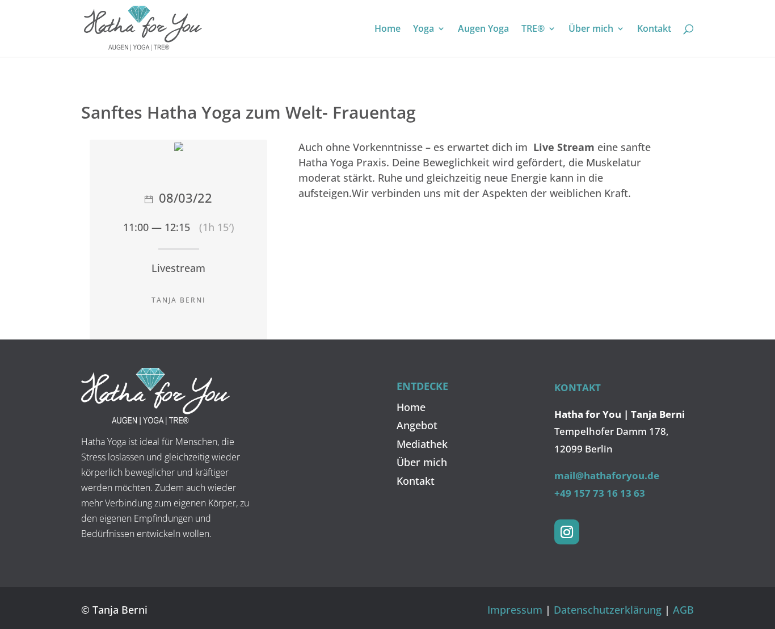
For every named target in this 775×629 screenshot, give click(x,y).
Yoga (423, 29)
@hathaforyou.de (617, 475)
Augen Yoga (483, 29)
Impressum (514, 610)
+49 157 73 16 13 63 (599, 493)
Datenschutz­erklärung (608, 610)
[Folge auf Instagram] (566, 531)
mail (564, 475)
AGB (683, 610)
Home (387, 29)
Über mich (590, 29)
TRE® (533, 29)
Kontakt (654, 29)
